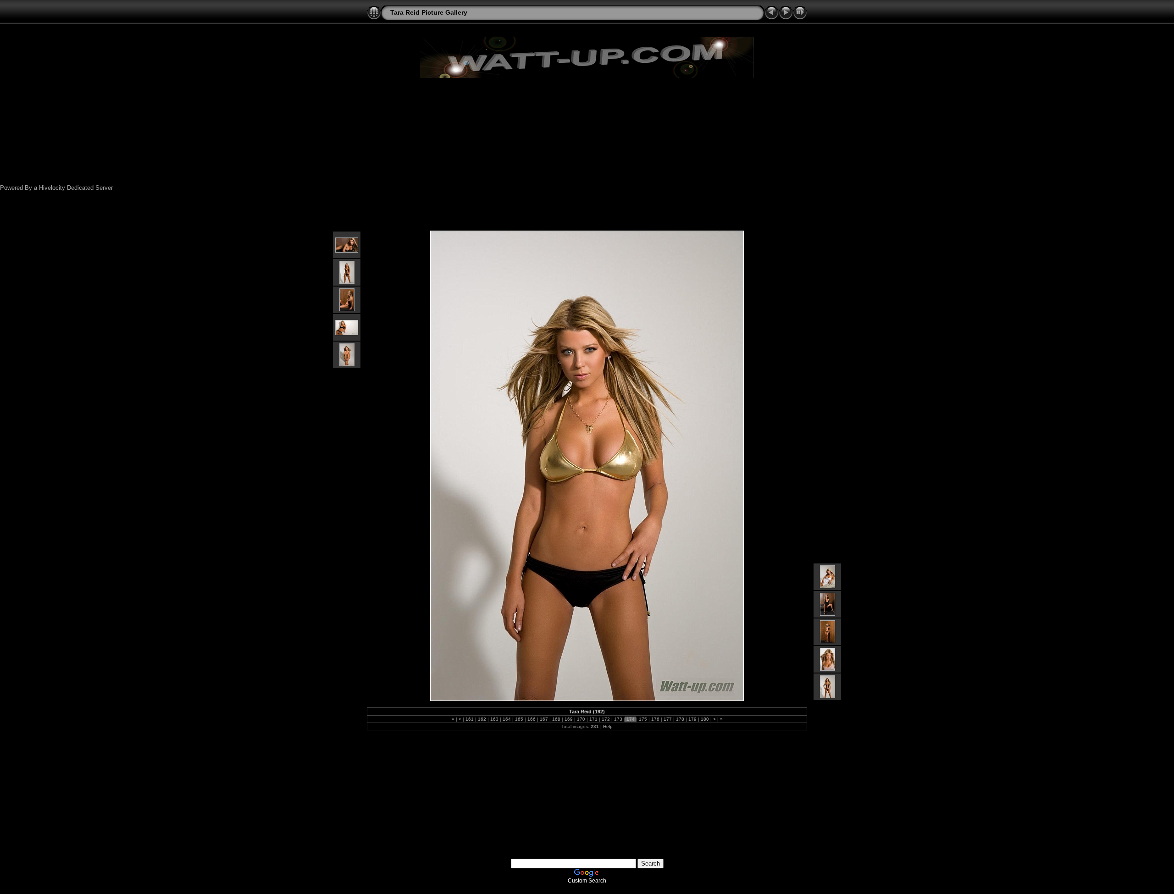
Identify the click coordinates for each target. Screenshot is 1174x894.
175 (642, 719)
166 (531, 719)
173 (618, 719)
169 (568, 719)
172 (605, 719)
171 (593, 719)
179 (692, 719)
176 (655, 719)
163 (494, 719)
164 (506, 719)
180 (704, 719)
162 (481, 719)
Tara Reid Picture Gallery (428, 12)
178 (680, 719)
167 (543, 719)
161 (469, 719)
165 (519, 719)
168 (556, 719)
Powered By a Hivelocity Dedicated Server (56, 187)
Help (608, 726)
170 (581, 719)
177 (667, 719)
